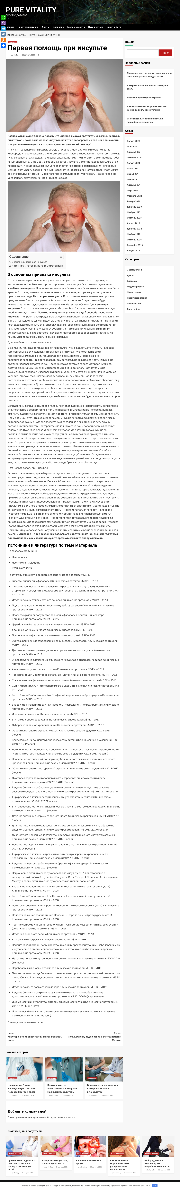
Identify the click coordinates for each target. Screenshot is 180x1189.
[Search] (172, 27)
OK (154, 1186)
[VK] (3, 34)
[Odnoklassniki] (3, 40)
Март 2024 (132, 190)
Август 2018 (133, 250)
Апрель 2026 (133, 152)
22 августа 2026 (164, 1170)
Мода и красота (76, 27)
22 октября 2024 (67, 1096)
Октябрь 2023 (134, 217)
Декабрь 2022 (134, 228)
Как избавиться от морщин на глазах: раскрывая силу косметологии (147, 108)
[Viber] (3, 23)
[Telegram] (3, 28)
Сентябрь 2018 (135, 245)
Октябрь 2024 (134, 157)
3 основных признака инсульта (29, 261)
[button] (60, 257)
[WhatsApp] (3, 17)
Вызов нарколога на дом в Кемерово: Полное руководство (102, 1088)
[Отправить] (3, 45)
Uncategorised (134, 269)
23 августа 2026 (96, 1167)
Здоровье (58, 27)
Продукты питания (28, 27)
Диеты (45, 27)
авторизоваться (67, 1117)
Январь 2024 (133, 201)
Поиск (129, 42)
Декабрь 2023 (134, 206)
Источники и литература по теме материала (37, 265)
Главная (10, 27)
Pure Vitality (31, 10)
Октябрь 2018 (134, 239)
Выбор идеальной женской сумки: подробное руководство (145, 120)
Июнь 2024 (132, 174)
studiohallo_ (14, 55)
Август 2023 (133, 223)
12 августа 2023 (28, 55)
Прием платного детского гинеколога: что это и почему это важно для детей (149, 75)
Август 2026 (133, 141)
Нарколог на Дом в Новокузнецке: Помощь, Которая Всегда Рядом (22, 1088)
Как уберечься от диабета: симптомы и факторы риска (35, 1037)
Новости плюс (134, 292)
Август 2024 (133, 163)
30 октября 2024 (28, 1096)
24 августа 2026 (27, 1173)
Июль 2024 (132, 168)
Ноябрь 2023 (133, 212)
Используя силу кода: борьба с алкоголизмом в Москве (94, 1037)
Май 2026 (132, 146)
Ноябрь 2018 (133, 234)
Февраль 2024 (134, 195)
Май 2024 (132, 179)
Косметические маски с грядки (144, 97)
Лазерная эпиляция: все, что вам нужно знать (148, 87)
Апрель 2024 (133, 185)
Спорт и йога (114, 27)
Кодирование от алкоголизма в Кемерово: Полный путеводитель (62, 1088)
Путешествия (95, 27)
